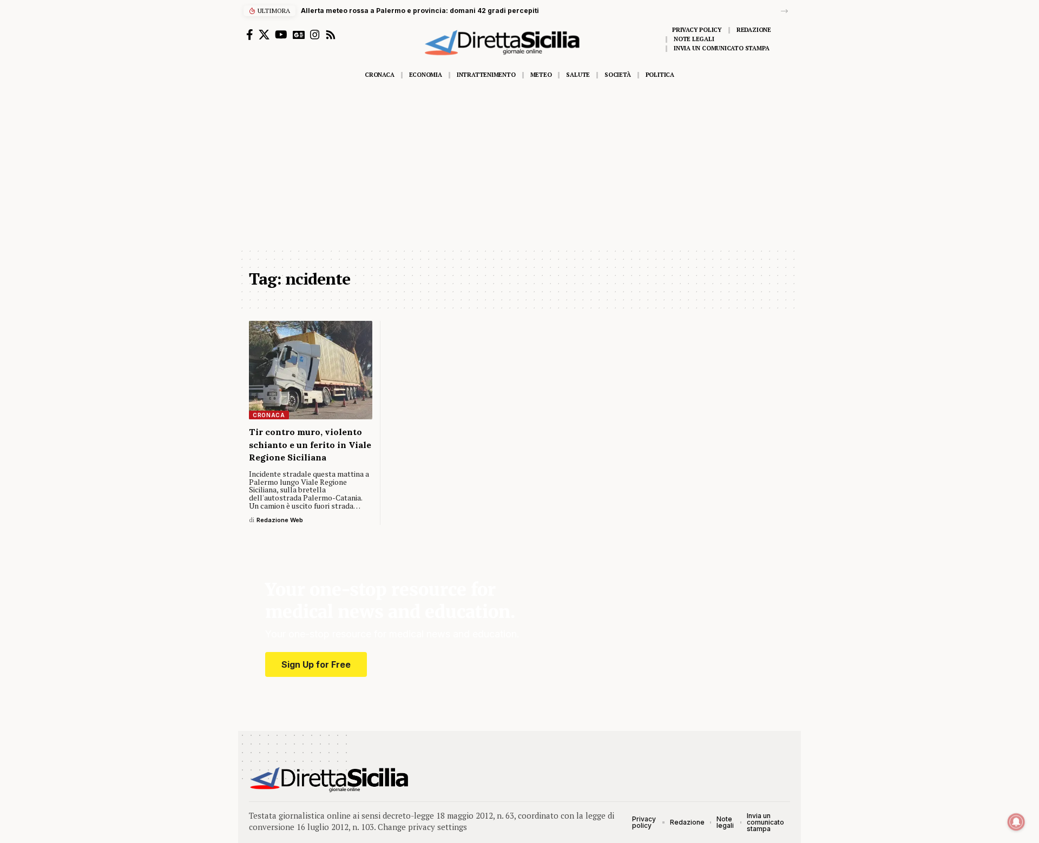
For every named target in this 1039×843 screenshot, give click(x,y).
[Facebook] (250, 34)
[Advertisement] (519, 166)
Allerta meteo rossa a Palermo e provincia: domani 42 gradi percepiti (420, 10)
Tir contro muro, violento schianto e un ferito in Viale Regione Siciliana (310, 444)
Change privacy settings (422, 826)
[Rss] (331, 34)
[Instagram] (315, 34)
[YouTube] (281, 34)
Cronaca (269, 415)
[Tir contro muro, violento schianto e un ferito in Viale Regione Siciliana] (310, 370)
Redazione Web (280, 520)
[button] (784, 11)
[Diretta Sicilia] (330, 779)
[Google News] (298, 34)
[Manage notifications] (1016, 822)
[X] (264, 34)
